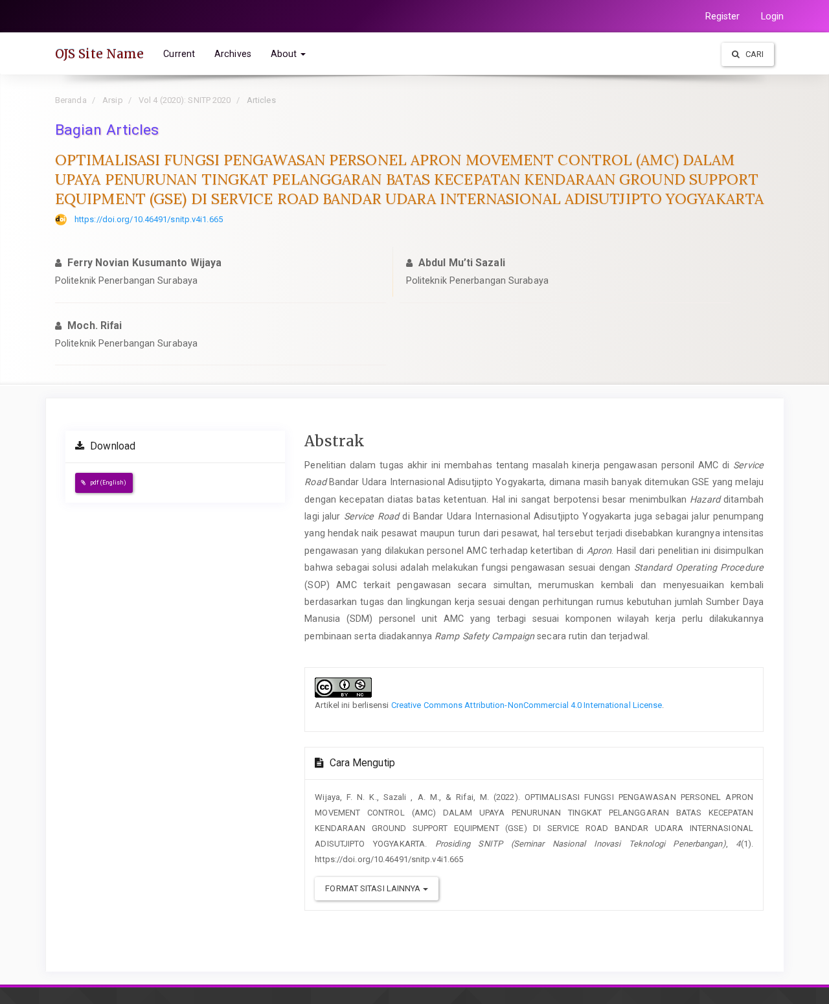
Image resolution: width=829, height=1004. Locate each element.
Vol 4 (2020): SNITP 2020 (185, 100)
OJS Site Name (99, 54)
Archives (232, 54)
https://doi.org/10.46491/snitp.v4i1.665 (148, 219)
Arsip (112, 100)
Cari (754, 54)
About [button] (285, 54)
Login (772, 16)
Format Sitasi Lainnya (373, 888)
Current (179, 54)
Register (722, 16)
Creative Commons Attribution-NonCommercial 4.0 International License (527, 705)
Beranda (71, 100)
